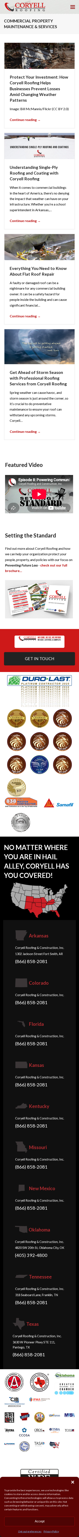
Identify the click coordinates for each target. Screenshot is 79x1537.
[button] (73, 1482)
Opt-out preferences (30, 1531)
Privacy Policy (51, 1531)
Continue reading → (25, 120)
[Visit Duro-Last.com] (39, 691)
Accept (39, 1521)
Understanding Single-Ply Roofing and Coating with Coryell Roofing (34, 173)
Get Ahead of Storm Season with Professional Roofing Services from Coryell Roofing (38, 378)
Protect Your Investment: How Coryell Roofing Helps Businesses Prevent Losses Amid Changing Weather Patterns (39, 88)
